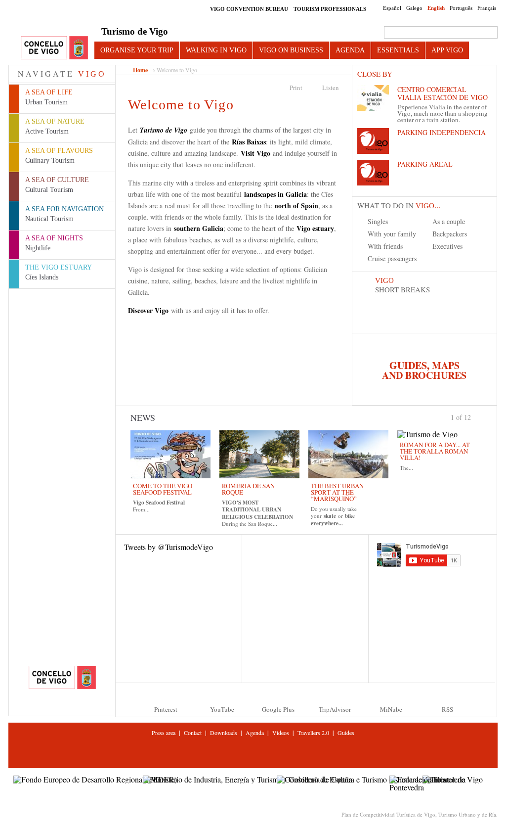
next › (475, 416)
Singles (378, 221)
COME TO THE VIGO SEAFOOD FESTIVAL (162, 489)
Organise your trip (136, 50)
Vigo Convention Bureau (249, 9)
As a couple (448, 221)
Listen (330, 88)
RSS (447, 709)
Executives (447, 246)
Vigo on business (291, 50)
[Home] (54, 48)
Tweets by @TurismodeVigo (168, 547)
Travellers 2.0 (313, 732)
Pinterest (165, 709)
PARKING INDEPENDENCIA (441, 132)
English (436, 8)
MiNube (391, 709)
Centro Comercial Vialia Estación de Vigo (442, 93)
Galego (414, 8)
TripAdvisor (335, 709)
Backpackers (449, 233)
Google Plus (278, 709)
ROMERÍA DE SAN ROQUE (248, 489)
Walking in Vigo (216, 50)
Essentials (398, 50)
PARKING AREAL (425, 164)
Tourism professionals (330, 9)
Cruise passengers (392, 258)
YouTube (222, 709)
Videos (280, 732)
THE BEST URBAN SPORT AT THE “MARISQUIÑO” (337, 492)
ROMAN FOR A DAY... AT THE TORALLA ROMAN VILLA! (435, 451)
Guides (345, 732)
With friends (385, 246)
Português (461, 8)
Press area (163, 732)
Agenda (350, 50)
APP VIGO (447, 50)
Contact (193, 732)
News (142, 417)
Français (486, 8)
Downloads (223, 732)
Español (392, 8)
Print (296, 88)
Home (140, 70)
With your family (392, 233)
